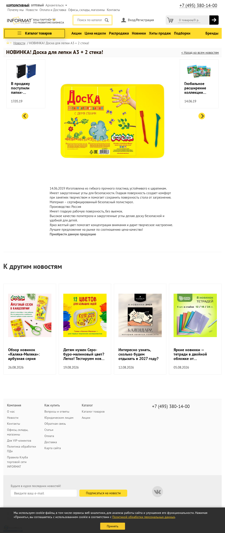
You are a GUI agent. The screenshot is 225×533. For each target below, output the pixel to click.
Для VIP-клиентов (19, 441)
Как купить (52, 405)
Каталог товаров (93, 411)
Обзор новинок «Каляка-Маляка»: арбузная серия (24, 354)
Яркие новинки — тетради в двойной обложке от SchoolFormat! (190, 354)
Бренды (211, 33)
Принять (112, 526)
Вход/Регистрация (141, 20)
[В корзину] (214, 20)
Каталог (87, 405)
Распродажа (119, 33)
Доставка (50, 442)
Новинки (139, 33)
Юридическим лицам (58, 418)
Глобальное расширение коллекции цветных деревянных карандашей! (195, 88)
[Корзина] (170, 20)
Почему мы (15, 10)
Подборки (182, 33)
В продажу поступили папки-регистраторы (23, 88)
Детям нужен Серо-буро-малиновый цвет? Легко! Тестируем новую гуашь (84, 354)
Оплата (49, 436)
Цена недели (95, 33)
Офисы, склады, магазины (86, 10)
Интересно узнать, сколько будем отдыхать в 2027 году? (138, 354)
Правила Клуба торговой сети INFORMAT (17, 461)
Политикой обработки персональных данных (143, 517)
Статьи (48, 430)
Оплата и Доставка (53, 10)
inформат (35, 21)
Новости (32, 10)
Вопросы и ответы (56, 411)
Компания (14, 405)
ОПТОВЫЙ (37, 5)
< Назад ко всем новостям (200, 52)
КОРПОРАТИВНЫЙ (17, 5)
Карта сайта (52, 448)
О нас (11, 411)
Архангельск (54, 5)
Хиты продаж (160, 33)
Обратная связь (55, 424)
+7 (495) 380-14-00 (198, 5)
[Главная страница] (9, 43)
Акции (76, 33)
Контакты (113, 10)
